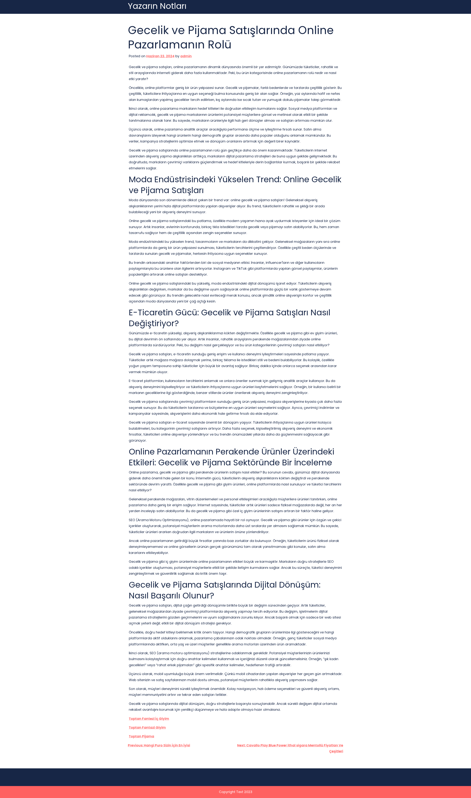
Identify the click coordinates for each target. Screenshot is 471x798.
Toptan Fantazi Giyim (147, 727)
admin (186, 56)
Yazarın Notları (157, 6)
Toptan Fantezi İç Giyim (149, 718)
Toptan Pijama (141, 736)
